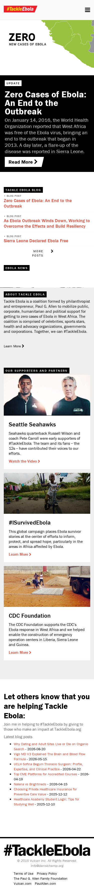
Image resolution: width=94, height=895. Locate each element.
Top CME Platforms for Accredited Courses (45, 774)
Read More (21, 162)
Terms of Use (23, 873)
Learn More (19, 554)
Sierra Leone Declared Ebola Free (36, 240)
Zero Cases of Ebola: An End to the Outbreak (38, 203)
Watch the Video (23, 461)
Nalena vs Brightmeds (30, 784)
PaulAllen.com (45, 883)
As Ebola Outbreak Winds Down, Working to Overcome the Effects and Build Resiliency (47, 223)
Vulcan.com (22, 883)
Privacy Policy (47, 873)
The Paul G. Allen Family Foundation (40, 878)
